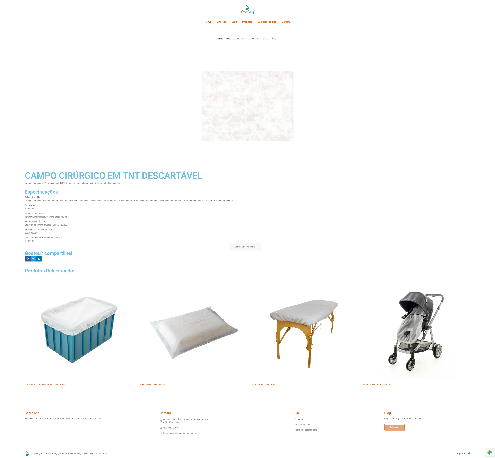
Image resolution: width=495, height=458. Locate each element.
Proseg (228, 39)
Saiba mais (394, 427)
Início (220, 39)
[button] (28, 258)
